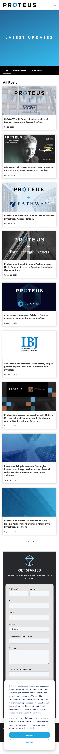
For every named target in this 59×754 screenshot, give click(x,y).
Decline (29, 742)
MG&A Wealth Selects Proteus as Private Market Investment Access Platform (26, 120)
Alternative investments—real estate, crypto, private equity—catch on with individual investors (29, 366)
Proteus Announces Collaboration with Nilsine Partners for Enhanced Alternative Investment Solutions (27, 523)
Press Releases (19, 70)
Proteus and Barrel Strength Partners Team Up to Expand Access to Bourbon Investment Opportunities (28, 267)
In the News (37, 70)
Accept (29, 735)
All (6, 70)
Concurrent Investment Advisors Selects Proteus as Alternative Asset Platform (26, 317)
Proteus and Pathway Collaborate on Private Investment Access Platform (29, 217)
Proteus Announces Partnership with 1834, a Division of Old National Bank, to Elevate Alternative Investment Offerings (29, 418)
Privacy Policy (35, 713)
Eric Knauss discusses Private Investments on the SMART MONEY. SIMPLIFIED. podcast (29, 169)
